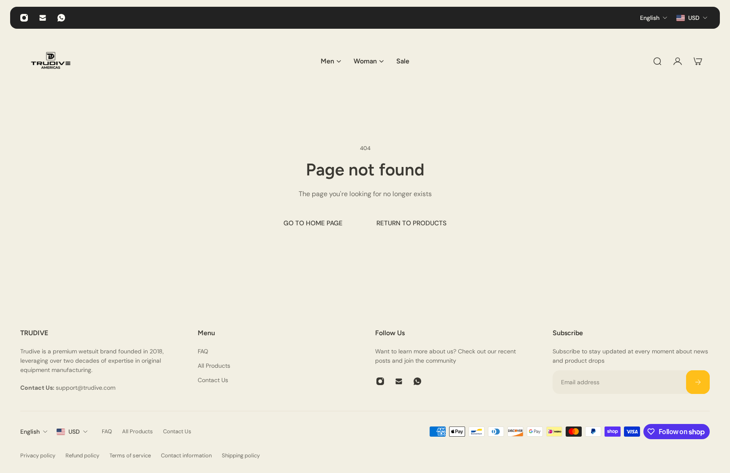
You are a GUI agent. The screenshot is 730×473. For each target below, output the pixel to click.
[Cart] (698, 61)
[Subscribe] (698, 382)
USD (74, 431)
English (30, 431)
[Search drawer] (657, 61)
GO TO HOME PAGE (313, 223)
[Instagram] (24, 17)
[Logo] (50, 61)
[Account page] (677, 61)
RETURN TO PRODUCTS (411, 223)
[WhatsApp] (61, 17)
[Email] (42, 17)
